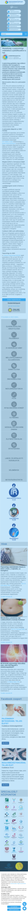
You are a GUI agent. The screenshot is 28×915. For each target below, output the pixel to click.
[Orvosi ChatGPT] (24, 908)
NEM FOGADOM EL (14, 909)
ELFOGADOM (14, 906)
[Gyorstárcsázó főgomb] (24, 904)
